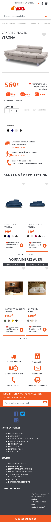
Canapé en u (33, 309)
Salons (12, 24)
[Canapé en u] (37, 288)
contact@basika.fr (38, 507)
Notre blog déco (15, 452)
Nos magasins (14, 436)
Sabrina (8, 311)
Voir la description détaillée (35, 110)
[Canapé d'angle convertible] (14, 288)
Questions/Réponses (17, 464)
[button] (19, 254)
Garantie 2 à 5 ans (16, 477)
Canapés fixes (22, 24)
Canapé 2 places (11, 224)
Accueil (5, 24)
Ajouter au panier (25, 518)
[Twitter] (22, 415)
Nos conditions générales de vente (23, 439)
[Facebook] (16, 415)
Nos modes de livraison (18, 441)
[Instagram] (16, 421)
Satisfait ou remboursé (18, 474)
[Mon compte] (42, 3)
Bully (30, 311)
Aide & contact (15, 479)
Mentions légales (15, 449)
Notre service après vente (19, 482)
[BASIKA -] (18, 9)
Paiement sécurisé (15, 466)
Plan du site (13, 446)
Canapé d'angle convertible (17, 309)
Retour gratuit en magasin (20, 471)
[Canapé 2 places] (14, 204)
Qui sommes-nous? (16, 433)
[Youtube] (29, 415)
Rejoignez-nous (15, 444)
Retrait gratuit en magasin (20, 469)
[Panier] (46, 2)
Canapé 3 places (35, 224)
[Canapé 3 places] (37, 204)
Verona (8, 227)
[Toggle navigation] (6, 3)
